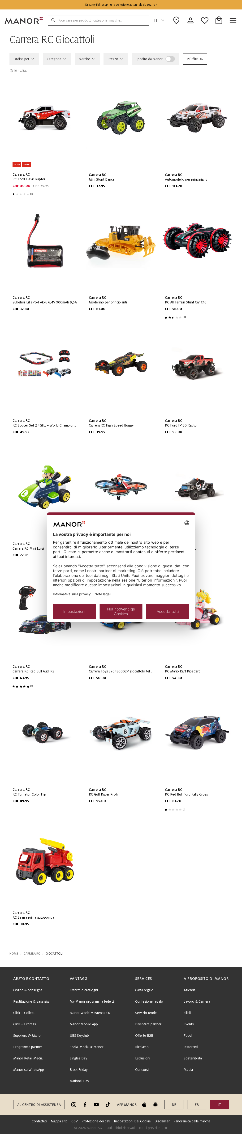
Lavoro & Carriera (197, 1001)
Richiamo (142, 1047)
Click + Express (24, 1024)
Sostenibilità (193, 1058)
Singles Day (78, 1058)
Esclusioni (142, 1058)
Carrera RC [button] (32, 953)
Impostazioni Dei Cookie (132, 1121)
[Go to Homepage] (24, 20)
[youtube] (96, 1104)
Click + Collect (24, 1013)
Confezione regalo (149, 1001)
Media (188, 1070)
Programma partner (27, 1047)
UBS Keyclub (79, 1035)
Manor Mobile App (84, 1024)
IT (156, 20)
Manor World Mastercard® (90, 1013)
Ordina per (21, 59)
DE (174, 1105)
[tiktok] (107, 1104)
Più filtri (192, 59)
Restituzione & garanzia (31, 1001)
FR (197, 1105)
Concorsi (142, 1070)
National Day (79, 1081)
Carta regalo (144, 990)
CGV (74, 1121)
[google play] (155, 1104)
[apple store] (144, 1104)
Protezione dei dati (96, 1121)
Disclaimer (162, 1121)
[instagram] (73, 1104)
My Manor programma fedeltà (92, 1001)
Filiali (187, 1013)
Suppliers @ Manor (27, 1035)
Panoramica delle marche (192, 1121)
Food (188, 1035)
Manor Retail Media (28, 1058)
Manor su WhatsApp (28, 1070)
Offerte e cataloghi (84, 990)
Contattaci (39, 1121)
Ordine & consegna (27, 990)
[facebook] (85, 1104)
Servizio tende (146, 1013)
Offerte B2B (144, 1035)
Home (13, 953)
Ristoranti (191, 1047)
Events (189, 1024)
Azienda (189, 990)
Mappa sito (59, 1121)
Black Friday (78, 1070)
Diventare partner (148, 1024)
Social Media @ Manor (87, 1047)
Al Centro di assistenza (39, 1105)
